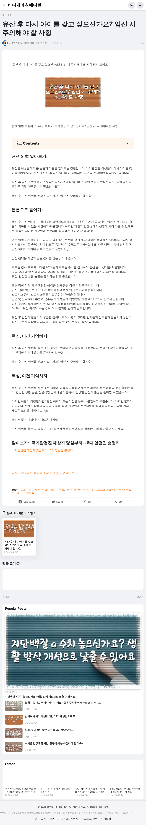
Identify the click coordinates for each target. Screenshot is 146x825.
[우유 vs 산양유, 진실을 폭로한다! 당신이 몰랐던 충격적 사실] (20, 777)
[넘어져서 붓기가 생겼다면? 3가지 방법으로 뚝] (14, 720)
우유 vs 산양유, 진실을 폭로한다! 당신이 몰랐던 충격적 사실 (20, 790)
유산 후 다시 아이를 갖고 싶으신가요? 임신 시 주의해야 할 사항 (18, 545)
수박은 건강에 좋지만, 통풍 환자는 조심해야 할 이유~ (54, 743)
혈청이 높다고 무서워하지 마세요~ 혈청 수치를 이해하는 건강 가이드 (63, 702)
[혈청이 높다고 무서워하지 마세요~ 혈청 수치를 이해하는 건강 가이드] (14, 706)
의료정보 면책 (89, 818)
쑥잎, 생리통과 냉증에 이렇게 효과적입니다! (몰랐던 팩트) (90, 790)
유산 (69, 489)
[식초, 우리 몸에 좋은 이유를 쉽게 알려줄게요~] (14, 733)
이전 (138, 596)
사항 (37, 489)
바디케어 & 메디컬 (24, 4)
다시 (29, 489)
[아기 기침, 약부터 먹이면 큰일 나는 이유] (55, 777)
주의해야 (29, 493)
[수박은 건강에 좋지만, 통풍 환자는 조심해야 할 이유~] (14, 747)
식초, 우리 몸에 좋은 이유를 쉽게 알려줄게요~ (50, 729)
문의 (52, 818)
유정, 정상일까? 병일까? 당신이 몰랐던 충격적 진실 (125, 790)
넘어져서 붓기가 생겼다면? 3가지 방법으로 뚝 (50, 716)
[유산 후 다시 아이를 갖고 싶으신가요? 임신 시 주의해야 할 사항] (19, 529)
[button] (5, 5)
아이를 (60, 489)
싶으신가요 (48, 489)
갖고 (9, 15)
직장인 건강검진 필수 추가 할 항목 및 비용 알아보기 (44, 473)
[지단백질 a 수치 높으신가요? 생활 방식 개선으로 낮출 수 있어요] (73, 651)
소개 (43, 818)
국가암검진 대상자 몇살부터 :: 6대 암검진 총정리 (42, 450)
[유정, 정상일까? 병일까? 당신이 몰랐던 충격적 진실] (125, 777)
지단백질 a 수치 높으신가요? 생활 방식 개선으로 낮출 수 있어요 (40, 696)
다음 (7, 596)
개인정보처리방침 (68, 818)
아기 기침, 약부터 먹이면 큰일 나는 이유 (55, 790)
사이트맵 (106, 818)
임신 (19, 493)
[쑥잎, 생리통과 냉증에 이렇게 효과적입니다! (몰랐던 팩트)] (90, 777)
